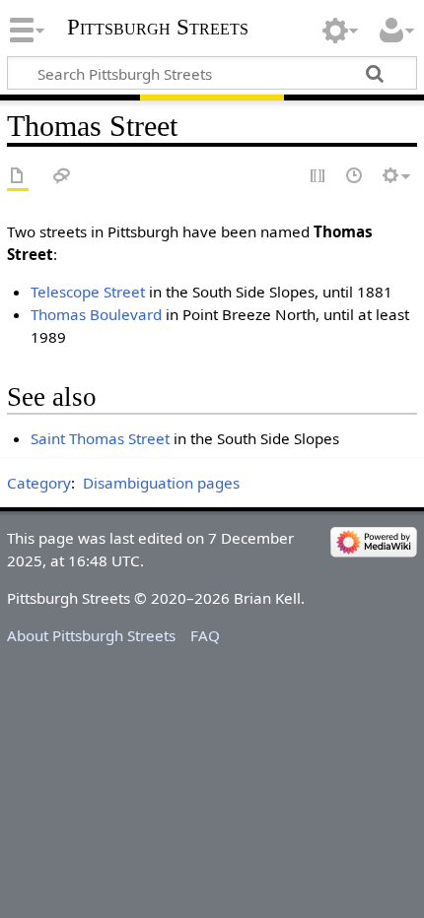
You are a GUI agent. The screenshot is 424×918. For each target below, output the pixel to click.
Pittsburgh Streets (157, 27)
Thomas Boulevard (96, 314)
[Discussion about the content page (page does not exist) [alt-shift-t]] (62, 176)
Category (39, 482)
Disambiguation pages (161, 482)
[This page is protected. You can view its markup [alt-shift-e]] (318, 176)
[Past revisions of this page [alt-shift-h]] (355, 176)
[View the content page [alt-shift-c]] (18, 176)
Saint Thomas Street (100, 438)
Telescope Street (88, 291)
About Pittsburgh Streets (91, 635)
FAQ (205, 635)
